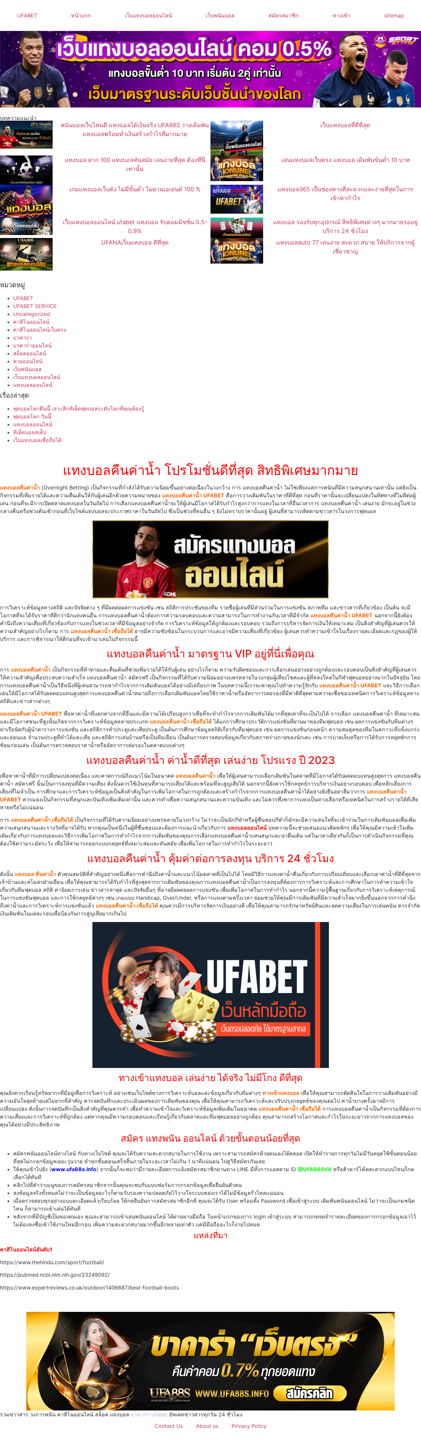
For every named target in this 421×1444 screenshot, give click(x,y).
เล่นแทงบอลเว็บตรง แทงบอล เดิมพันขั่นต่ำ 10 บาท (345, 159)
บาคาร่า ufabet (149, 1414)
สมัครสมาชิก (283, 15)
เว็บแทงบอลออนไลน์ (148, 15)
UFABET (27, 15)
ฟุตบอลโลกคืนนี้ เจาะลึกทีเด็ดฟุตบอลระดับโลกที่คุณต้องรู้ (78, 408)
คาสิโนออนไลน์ (31, 322)
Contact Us (169, 1426)
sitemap (394, 15)
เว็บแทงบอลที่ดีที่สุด (345, 125)
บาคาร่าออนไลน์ (32, 345)
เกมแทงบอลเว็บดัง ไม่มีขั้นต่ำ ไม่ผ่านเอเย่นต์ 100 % (135, 189)
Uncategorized (31, 314)
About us (207, 1426)
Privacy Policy (249, 1426)
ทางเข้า (341, 15)
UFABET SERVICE (35, 306)
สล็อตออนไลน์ (29, 353)
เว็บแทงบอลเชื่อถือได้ (37, 440)
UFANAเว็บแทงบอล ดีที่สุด (135, 242)
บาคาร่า (22, 337)
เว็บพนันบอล (220, 15)
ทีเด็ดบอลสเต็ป (29, 432)
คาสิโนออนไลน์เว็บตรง (39, 329)
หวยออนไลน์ (27, 361)
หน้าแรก (81, 15)
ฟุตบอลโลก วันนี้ (32, 416)
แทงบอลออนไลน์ (32, 385)
